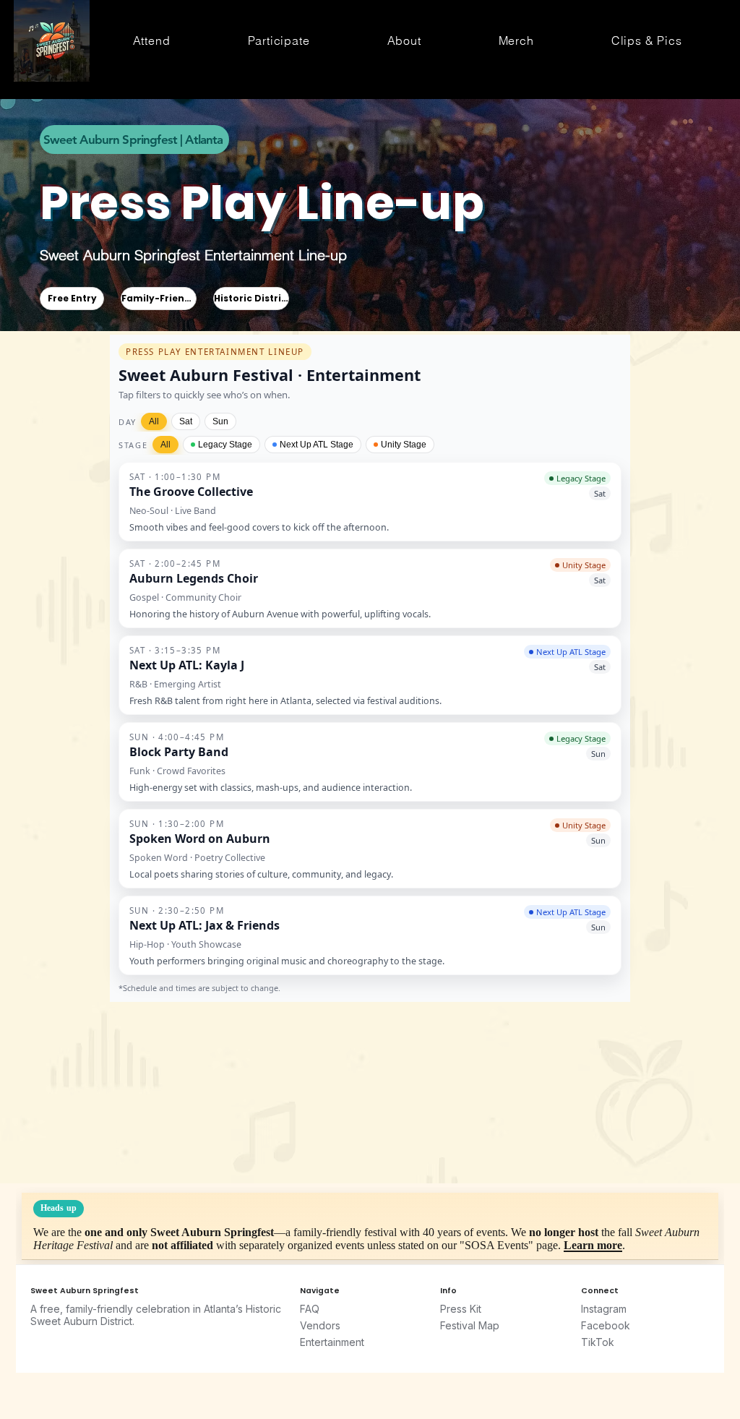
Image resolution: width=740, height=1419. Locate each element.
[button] (151, 40)
